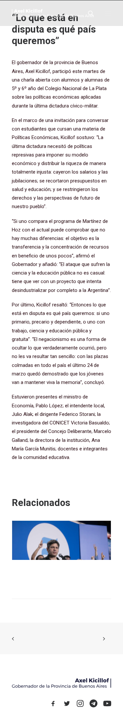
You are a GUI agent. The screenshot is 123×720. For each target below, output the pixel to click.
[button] (108, 13)
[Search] (88, 13)
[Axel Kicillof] (53, 13)
